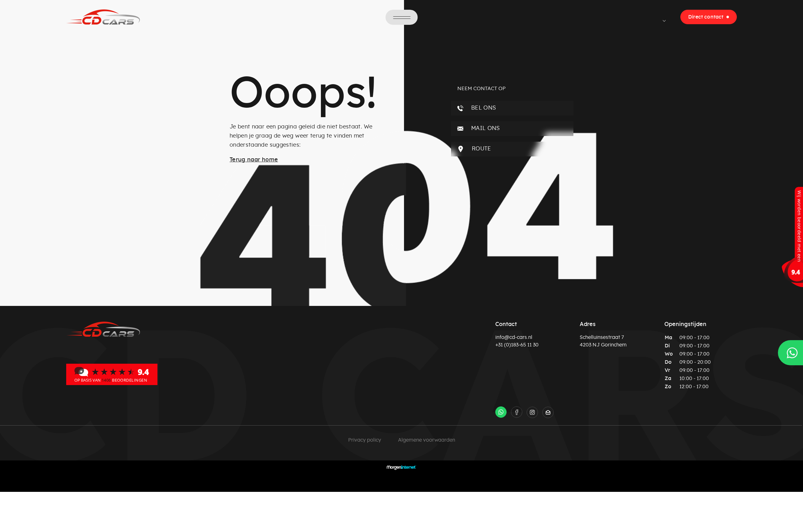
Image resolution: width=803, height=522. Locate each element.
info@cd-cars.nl (513, 337)
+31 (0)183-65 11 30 (517, 344)
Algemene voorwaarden (426, 440)
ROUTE (480, 149)
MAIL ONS (485, 128)
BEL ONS (483, 108)
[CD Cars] (111, 374)
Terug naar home (254, 160)
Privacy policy (364, 440)
